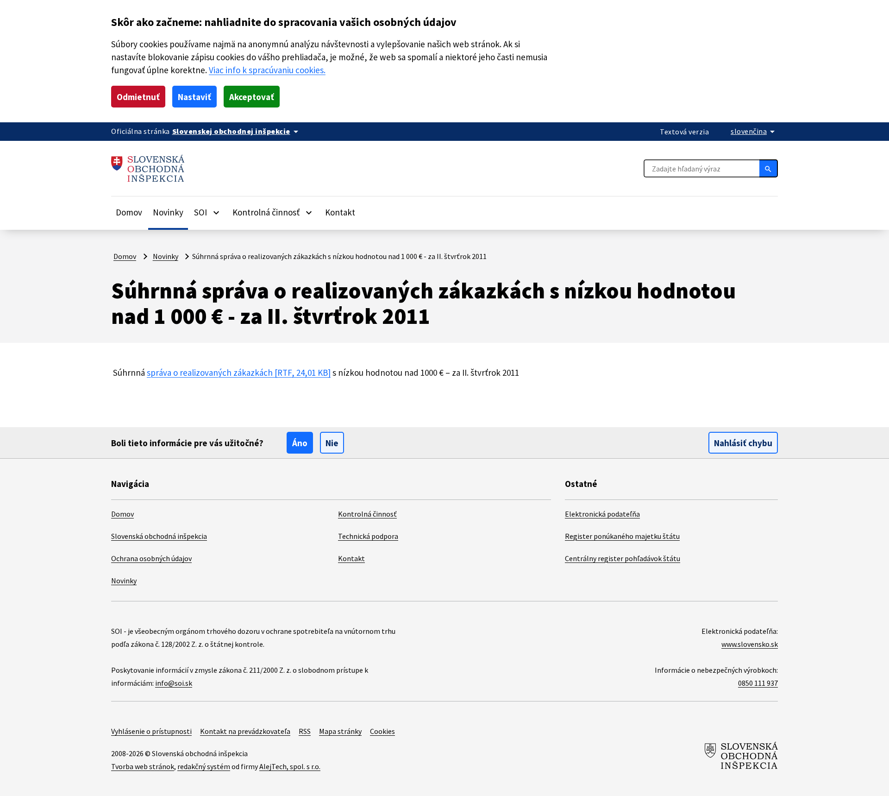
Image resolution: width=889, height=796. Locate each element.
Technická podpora (368, 536)
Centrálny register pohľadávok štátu (622, 558)
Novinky (168, 212)
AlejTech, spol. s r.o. (289, 766)
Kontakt (340, 212)
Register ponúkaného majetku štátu (622, 536)
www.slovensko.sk (749, 644)
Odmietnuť (138, 96)
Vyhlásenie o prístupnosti (151, 731)
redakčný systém (203, 766)
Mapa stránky (340, 731)
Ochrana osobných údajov (151, 558)
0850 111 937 (758, 683)
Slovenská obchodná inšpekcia (159, 536)
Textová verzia (684, 131)
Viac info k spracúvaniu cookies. (267, 70)
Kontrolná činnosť (367, 513)
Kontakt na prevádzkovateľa (245, 731)
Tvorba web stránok (142, 766)
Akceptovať (251, 96)
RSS (305, 731)
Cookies (382, 731)
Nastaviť (194, 96)
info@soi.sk (173, 683)
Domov (129, 212)
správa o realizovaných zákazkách (239, 372)
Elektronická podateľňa (602, 513)
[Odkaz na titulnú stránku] (148, 168)
